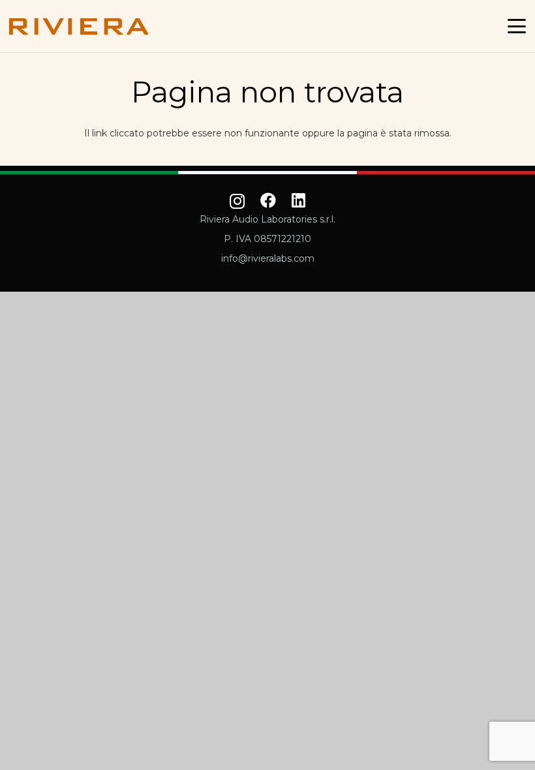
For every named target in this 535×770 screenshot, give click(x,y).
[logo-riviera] (78, 26)
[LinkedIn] (298, 200)
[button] (516, 26)
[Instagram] (237, 201)
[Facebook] (268, 200)
